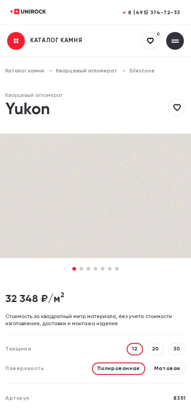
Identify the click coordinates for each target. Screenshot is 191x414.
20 (155, 349)
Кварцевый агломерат (86, 71)
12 (134, 349)
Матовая (167, 368)
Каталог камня (24, 71)
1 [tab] (74, 269)
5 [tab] (102, 269)
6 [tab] (109, 269)
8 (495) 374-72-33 (154, 13)
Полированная (118, 368)
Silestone (142, 71)
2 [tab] (81, 269)
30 (176, 349)
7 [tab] (117, 269)
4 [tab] (95, 269)
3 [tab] (88, 269)
